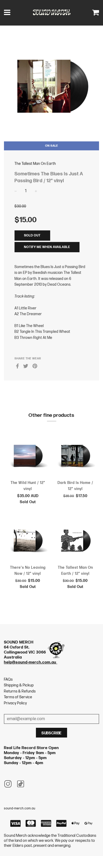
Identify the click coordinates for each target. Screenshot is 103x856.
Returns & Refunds (20, 691)
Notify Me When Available (47, 247)
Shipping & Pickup (19, 685)
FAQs (8, 679)
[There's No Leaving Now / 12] (28, 541)
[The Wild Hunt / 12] (28, 456)
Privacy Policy (15, 703)
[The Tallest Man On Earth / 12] (75, 541)
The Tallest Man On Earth (35, 163)
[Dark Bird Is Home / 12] (75, 456)
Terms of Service (18, 697)
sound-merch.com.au (19, 808)
